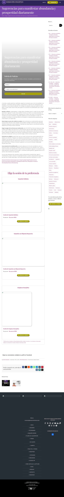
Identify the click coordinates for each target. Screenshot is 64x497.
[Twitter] (47, 423)
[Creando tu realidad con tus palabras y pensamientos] (16, 383)
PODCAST (32, 469)
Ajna (50, 124)
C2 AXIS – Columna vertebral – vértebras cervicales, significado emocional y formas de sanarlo (54, 100)
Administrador (6, 359)
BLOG (32, 466)
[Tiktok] (52, 423)
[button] (60, 2)
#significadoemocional (32, 160)
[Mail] (54, 425)
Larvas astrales (52, 161)
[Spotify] (56, 425)
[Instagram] (50, 423)
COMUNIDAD (32, 457)
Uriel (55, 190)
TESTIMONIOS (32, 430)
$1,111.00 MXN (12, 217)
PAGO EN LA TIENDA (32, 449)
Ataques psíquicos (52, 126)
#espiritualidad (23, 160)
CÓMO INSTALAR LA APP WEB (32, 464)
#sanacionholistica (6, 160)
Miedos (55, 165)
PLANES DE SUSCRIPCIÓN (32, 435)
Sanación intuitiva (52, 181)
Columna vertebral (53, 137)
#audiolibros (13, 161)
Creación (51, 139)
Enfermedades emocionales (54, 143)
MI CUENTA (32, 442)
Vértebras (51, 192)
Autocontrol (51, 128)
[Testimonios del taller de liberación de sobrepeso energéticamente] (6, 383)
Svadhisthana (51, 183)
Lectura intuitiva (52, 163)
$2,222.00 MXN (13, 271)
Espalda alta (51, 148)
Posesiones (51, 174)
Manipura (51, 165)
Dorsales (51, 141)
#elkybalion (30, 161)
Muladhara (56, 168)
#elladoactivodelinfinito (22, 161)
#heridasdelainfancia (6, 162)
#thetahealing (15, 162)
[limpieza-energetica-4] (17, 292)
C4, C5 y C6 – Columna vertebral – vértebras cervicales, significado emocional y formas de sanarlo (54, 85)
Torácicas (58, 187)
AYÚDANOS (32, 455)
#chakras (35, 161)
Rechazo (50, 179)
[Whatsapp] (51, 425)
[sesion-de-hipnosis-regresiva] (23, 238)
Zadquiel (56, 192)
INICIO (32, 425)
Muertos (50, 168)
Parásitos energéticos (53, 172)
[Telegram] (49, 425)
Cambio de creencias (53, 130)
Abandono (51, 122)
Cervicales (55, 132)
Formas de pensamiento (54, 154)
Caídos (50, 132)
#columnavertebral (6, 161)
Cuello (55, 139)
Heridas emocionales (53, 157)
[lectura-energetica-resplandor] (21, 182)
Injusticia (57, 159)
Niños (50, 170)
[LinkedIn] (57, 423)
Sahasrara (56, 179)
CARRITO (33, 445)
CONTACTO (32, 472)
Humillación (51, 159)
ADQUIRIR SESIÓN (32, 433)
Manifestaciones (23, 359)
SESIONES (32, 427)
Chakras (50, 135)
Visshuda (59, 190)
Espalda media (52, 150)
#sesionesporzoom (15, 160)
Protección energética (53, 176)
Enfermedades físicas (53, 146)
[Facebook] (45, 423)
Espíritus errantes (52, 152)
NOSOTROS (32, 451)
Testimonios (51, 187)
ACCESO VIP (32, 460)
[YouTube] (55, 423)
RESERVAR (32, 474)
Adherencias (57, 122)
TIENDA (32, 438)
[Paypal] (60, 423)
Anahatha (54, 124)
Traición (50, 190)
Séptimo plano (52, 185)
